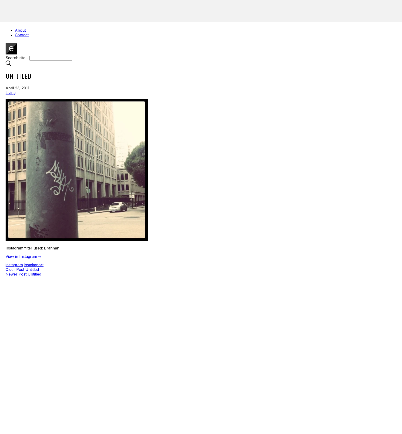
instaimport (34, 264)
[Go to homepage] (11, 53)
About (20, 30)
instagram (14, 264)
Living (11, 92)
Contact (22, 35)
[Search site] (8, 64)
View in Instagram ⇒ (23, 256)
